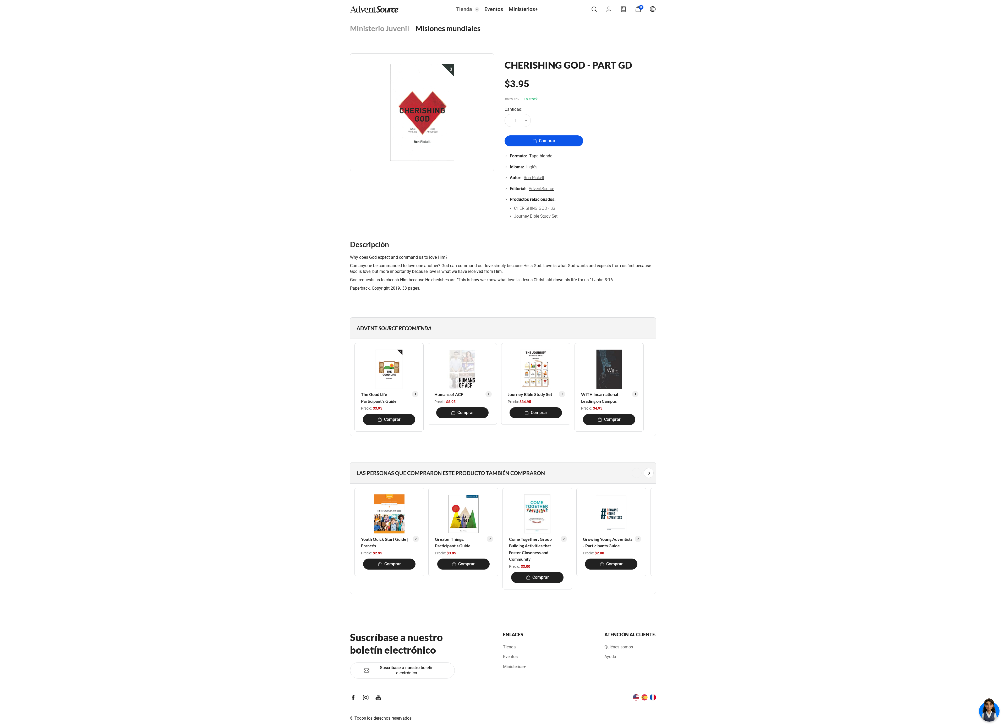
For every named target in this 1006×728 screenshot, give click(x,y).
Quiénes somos (618, 646)
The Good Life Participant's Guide (379, 398)
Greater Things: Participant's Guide (453, 542)
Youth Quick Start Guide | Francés (384, 542)
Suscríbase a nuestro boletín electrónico (407, 670)
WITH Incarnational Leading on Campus (599, 398)
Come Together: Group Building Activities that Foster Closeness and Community (530, 549)
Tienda (464, 9)
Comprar (547, 140)
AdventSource (541, 188)
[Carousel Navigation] (502, 473)
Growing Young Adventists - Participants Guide (607, 542)
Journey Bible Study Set (535, 216)
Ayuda (610, 656)
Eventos (493, 9)
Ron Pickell (534, 177)
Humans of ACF (448, 394)
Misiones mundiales (447, 28)
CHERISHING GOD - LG (534, 208)
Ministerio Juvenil (379, 28)
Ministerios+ (523, 9)
